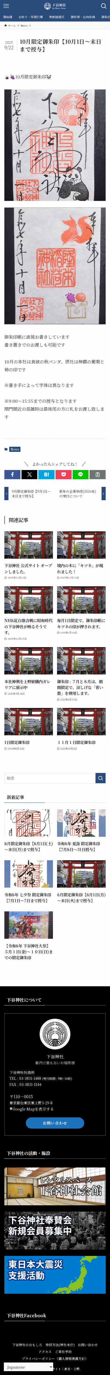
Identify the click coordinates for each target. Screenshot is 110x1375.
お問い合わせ (55, 1123)
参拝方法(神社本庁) (60, 1344)
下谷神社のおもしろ (27, 1344)
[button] (12, 474)
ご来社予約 (63, 1351)
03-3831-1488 (30, 1078)
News (15, 449)
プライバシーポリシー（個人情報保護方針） (55, 1358)
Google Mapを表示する (33, 1109)
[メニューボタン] (6, 6)
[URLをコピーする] (98, 474)
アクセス (45, 1351)
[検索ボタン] (104, 6)
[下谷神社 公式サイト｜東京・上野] (55, 6)
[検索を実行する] (100, 778)
